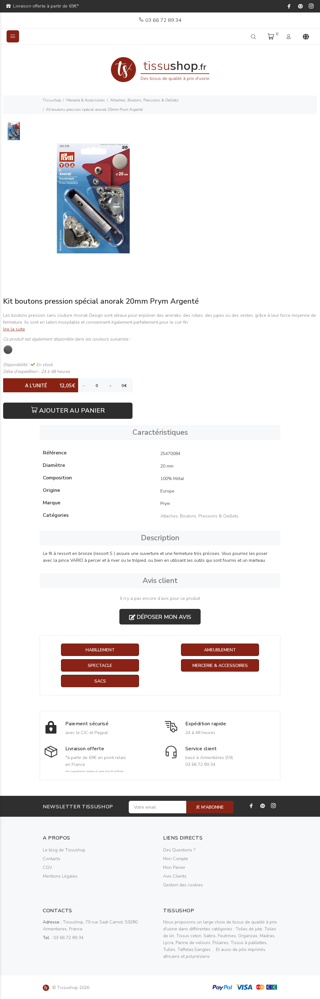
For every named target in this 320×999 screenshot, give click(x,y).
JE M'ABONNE (210, 807)
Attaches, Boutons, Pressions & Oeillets (144, 100)
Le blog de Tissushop (64, 850)
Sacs (100, 681)
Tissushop (52, 100)
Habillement (100, 650)
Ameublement (220, 650)
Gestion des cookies (183, 885)
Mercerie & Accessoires (85, 100)
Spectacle (100, 665)
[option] (13, 133)
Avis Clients (175, 876)
